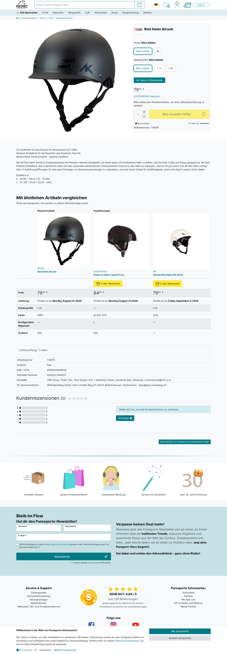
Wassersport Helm (65, 18)
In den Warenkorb (110, 283)
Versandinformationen (39, 596)
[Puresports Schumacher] (21, 5)
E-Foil (45, 12)
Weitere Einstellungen (65, 650)
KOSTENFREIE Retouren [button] (147, 96)
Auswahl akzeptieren (180, 638)
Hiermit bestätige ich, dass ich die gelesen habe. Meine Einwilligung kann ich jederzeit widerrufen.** (64, 545)
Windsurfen (101, 12)
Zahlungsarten (39, 592)
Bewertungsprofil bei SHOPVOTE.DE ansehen (123, 603)
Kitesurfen (58, 12)
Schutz (43, 18)
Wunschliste (143, 123)
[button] (197, 5)
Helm (51, 18)
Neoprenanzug (130, 12)
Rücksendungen (39, 599)
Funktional (45, 650)
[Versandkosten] (204, 123)
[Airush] (138, 29)
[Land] (156, 5)
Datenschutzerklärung (127, 640)
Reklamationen (39, 603)
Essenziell (27, 650)
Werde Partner (188, 606)
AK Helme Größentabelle (149, 80)
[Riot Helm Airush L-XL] (72, 78)
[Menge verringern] (144, 116)
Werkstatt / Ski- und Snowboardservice (38, 606)
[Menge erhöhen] (144, 112)
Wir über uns (188, 599)
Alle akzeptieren (180, 631)
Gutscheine (188, 592)
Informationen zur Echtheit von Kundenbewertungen (184, 442)
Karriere (188, 596)
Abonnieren (62, 556)
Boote (115, 12)
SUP (87, 12)
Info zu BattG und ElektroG (188, 603)
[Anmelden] (177, 5)
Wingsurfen (74, 12)
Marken (147, 12)
